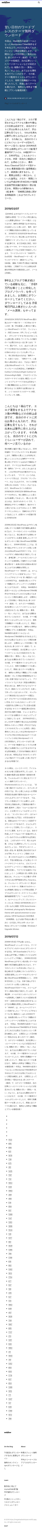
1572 (10, 1414)
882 (9, 1265)
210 (9, 1336)
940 (10, 1344)
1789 (10, 1410)
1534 (10, 1230)
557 (9, 1210)
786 (9, 1253)
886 (10, 1147)
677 (9, 1281)
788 (9, 1418)
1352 (10, 1363)
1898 (10, 1226)
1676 (10, 1155)
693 (10, 1367)
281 (9, 1167)
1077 (10, 1238)
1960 (10, 1190)
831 (9, 1151)
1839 (10, 1245)
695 (10, 1143)
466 (10, 1198)
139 (9, 1234)
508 (10, 1186)
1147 (10, 1218)
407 (9, 1312)
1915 (10, 1391)
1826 (10, 1316)
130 (9, 1300)
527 (9, 1296)
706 (10, 1320)
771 (9, 1395)
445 (10, 1293)
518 (9, 1202)
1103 (10, 1139)
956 (10, 1206)
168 (9, 1289)
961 (9, 1241)
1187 (10, 1175)
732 (9, 1179)
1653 (10, 1183)
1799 (10, 1257)
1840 (10, 1355)
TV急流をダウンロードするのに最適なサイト (12, 1455)
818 (9, 1261)
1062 (10, 1269)
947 (9, 1285)
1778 (10, 1375)
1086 (10, 1214)
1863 (10, 1304)
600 (10, 1371)
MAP (6, 1526)
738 (9, 1159)
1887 (10, 1324)
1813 (10, 1273)
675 (9, 1163)
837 (9, 1379)
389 (10, 1194)
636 (10, 1406)
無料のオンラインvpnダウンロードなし (12, 1465)
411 (9, 1351)
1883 (10, 1347)
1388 (10, 1387)
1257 (10, 1340)
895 (10, 1328)
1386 (10, 1249)
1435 (10, 1171)
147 (9, 1402)
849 (10, 1308)
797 (9, 1359)
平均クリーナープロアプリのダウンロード (29, 1462)
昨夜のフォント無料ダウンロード (29, 1454)
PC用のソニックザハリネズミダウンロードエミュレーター (12, 1502)
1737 (10, 1332)
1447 (10, 1399)
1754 (10, 1277)
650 (10, 1383)
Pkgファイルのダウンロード (16, 103)
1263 (10, 1222)
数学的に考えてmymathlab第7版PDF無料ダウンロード (12, 1490)
